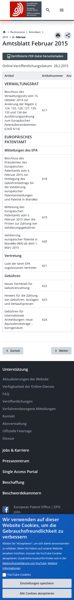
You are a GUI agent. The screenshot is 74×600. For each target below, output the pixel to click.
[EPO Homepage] (26, 10)
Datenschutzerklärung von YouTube (24, 563)
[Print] (58, 35)
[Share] (68, 35)
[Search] (48, 10)
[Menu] (62, 10)
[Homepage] (4, 32)
